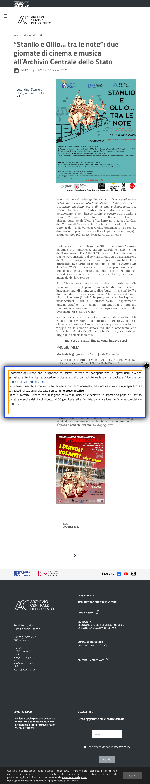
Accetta (132, 775)
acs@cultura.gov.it (23, 657)
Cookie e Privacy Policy (67, 780)
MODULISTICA (85, 621)
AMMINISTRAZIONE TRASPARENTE (97, 602)
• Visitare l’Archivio (24, 727)
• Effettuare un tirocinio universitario (34, 724)
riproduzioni (37, 381)
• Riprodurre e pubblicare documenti (34, 721)
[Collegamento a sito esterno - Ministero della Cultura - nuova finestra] (21, 4)
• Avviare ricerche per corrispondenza (34, 718)
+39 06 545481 (22, 651)
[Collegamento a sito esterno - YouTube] (126, 573)
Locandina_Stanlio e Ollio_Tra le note (30, 93)
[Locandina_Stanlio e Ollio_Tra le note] (32, 100)
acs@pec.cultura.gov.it (26, 663)
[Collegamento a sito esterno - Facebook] (119, 573)
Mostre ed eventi (33, 35)
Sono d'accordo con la (108, 747)
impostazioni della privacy (74, 777)
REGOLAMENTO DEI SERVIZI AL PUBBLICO (101, 624)
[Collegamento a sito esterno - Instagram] (133, 573)
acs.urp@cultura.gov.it (25, 669)
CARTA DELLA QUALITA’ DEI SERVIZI (97, 628)
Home (17, 35)
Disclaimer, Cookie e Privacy (92, 645)
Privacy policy (122, 747)
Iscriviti (107, 759)
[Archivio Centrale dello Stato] (34, 20)
